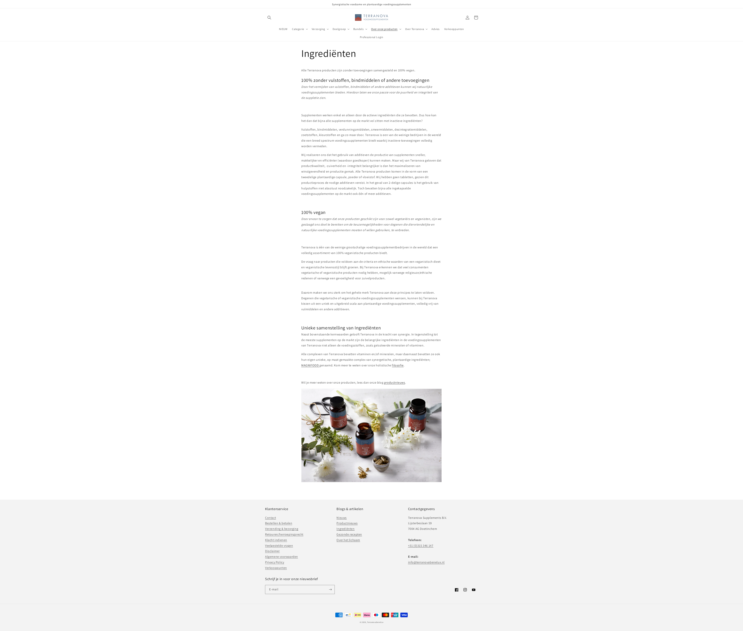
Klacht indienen (276, 540)
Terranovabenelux (375, 622)
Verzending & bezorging (281, 529)
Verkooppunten (276, 568)
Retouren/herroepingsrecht (284, 534)
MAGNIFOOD (310, 365)
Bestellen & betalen (278, 523)
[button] (269, 17)
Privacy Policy (274, 562)
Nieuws (341, 518)
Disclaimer (272, 551)
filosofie (397, 365)
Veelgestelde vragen (279, 546)
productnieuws (394, 382)
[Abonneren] (330, 589)
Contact (270, 518)
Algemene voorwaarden (281, 557)
